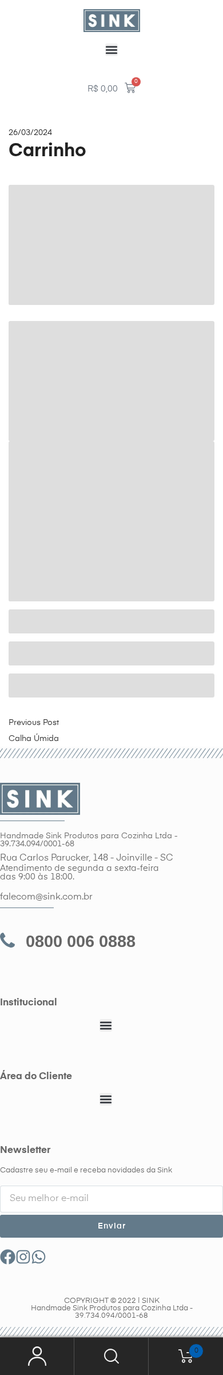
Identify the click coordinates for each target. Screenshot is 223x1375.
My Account (37, 1356)
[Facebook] (7, 1257)
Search (111, 1356)
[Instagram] (23, 1257)
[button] (111, 49)
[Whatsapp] (38, 1257)
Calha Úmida (34, 739)
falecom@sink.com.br (46, 897)
